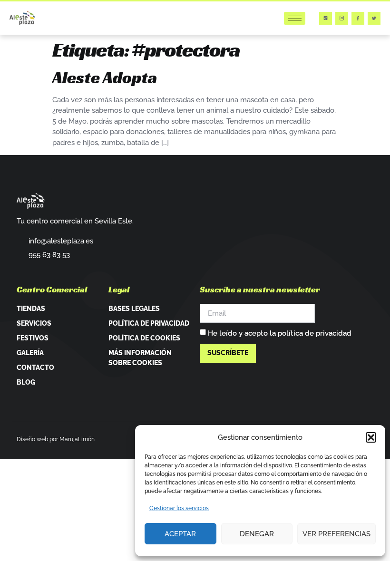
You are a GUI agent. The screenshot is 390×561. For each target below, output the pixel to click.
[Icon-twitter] (374, 18)
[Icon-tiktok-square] (325, 18)
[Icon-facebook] (357, 18)
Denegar (257, 534)
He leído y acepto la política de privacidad (279, 333)
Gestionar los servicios (179, 508)
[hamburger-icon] (294, 18)
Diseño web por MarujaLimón (56, 439)
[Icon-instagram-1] (341, 18)
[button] (371, 437)
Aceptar (180, 534)
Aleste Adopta (104, 77)
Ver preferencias (336, 534)
